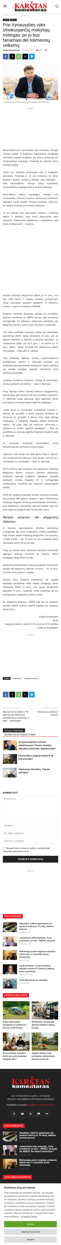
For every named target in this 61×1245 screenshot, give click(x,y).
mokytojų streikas (31, 678)
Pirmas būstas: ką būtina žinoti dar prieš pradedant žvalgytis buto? (15, 1056)
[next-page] (9, 783)
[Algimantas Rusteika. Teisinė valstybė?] (10, 772)
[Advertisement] (30, 127)
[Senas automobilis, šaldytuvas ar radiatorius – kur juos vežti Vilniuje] (16, 1010)
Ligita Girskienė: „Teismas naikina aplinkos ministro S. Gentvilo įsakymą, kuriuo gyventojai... (37, 969)
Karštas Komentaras (11, 50)
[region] (30, 1214)
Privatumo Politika (29, 1216)
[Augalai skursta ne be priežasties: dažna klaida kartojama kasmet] (45, 1041)
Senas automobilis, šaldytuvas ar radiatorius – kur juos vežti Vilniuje (15, 1025)
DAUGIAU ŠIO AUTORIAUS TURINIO (20, 735)
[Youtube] (22, 1114)
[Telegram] (32, 56)
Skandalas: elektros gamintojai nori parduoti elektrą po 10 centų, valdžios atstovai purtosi (37, 1135)
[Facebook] (6, 56)
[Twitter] (30, 1114)
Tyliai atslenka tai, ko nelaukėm (33, 980)
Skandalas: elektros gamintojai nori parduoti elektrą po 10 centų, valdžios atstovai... (36, 926)
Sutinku (30, 1224)
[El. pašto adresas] (25, 56)
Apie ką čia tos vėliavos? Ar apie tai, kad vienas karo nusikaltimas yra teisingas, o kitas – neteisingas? (16, 716)
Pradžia (6, 15)
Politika (23, 15)
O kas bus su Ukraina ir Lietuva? (47, 713)
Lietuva (14, 15)
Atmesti (30, 1239)
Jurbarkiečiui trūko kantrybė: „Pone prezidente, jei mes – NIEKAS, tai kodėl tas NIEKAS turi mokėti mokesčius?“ (38, 1149)
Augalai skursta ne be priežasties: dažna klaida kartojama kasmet (43, 1056)
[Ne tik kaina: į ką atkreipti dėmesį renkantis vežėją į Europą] (45, 1010)
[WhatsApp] (19, 56)
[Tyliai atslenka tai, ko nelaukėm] (10, 984)
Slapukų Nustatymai (30, 1232)
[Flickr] (46, 1114)
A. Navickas (16, 678)
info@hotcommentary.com (41, 1105)
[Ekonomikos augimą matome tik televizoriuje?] (10, 759)
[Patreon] (38, 1114)
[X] (12, 56)
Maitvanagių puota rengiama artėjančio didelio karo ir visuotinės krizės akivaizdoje (37, 954)
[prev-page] (4, 783)
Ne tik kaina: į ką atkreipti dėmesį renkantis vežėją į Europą (43, 1025)
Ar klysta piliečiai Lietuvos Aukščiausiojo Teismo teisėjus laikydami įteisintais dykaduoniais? (37, 745)
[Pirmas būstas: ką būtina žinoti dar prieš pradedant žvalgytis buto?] (16, 1041)
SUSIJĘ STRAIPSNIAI (14, 731)
